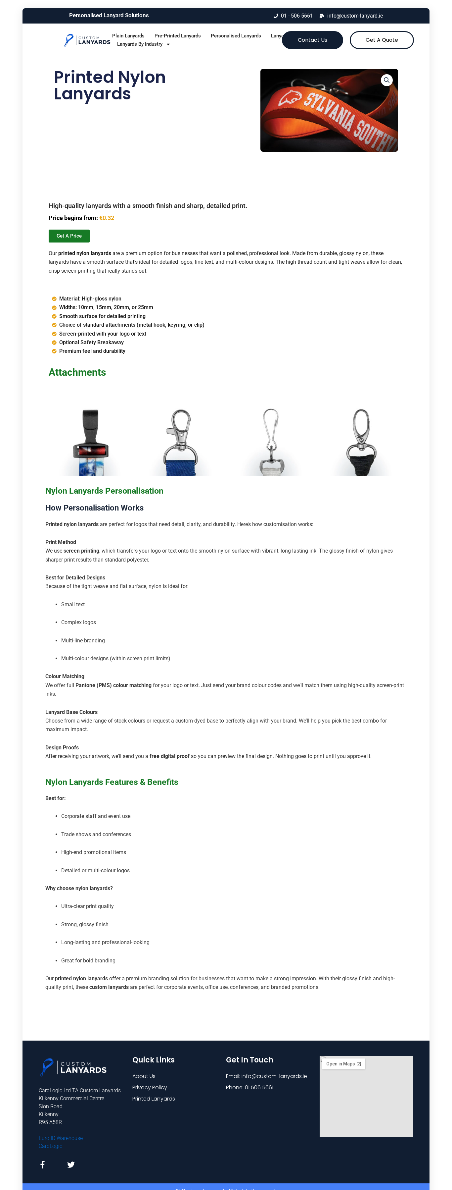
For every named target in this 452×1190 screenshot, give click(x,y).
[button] (387, 80)
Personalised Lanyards (236, 36)
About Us (144, 1076)
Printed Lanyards (153, 1099)
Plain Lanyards (128, 36)
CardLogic (50, 1146)
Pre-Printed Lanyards (178, 36)
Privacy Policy (149, 1087)
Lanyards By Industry (139, 44)
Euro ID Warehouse (61, 1138)
